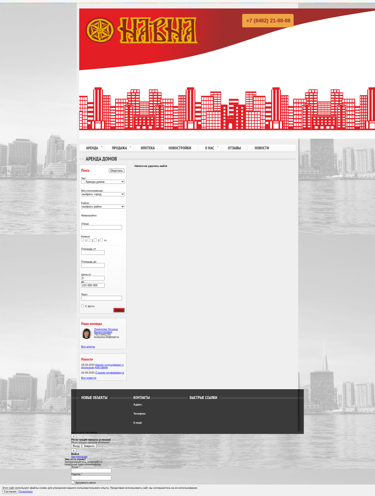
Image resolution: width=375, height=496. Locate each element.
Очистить (116, 170)
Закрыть (89, 446)
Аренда (92, 147)
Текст (84, 294)
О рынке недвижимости (109, 372)
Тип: (83, 178)
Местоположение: (92, 190)
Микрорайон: (89, 215)
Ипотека (148, 147)
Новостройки (180, 147)
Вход (76, 446)
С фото (89, 306)
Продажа (119, 147)
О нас (209, 147)
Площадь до (88, 261)
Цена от (86, 274)
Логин (75, 467)
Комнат (85, 236)
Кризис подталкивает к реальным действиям (102, 366)
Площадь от (88, 248)
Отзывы (234, 147)
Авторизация (79, 456)
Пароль (76, 474)
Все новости (88, 377)
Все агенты (88, 346)
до (82, 281)
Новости (262, 147)
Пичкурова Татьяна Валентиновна (106, 330)
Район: (85, 203)
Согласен (10, 491)
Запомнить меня (85, 482)
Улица (85, 223)
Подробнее (26, 491)
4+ (105, 240)
